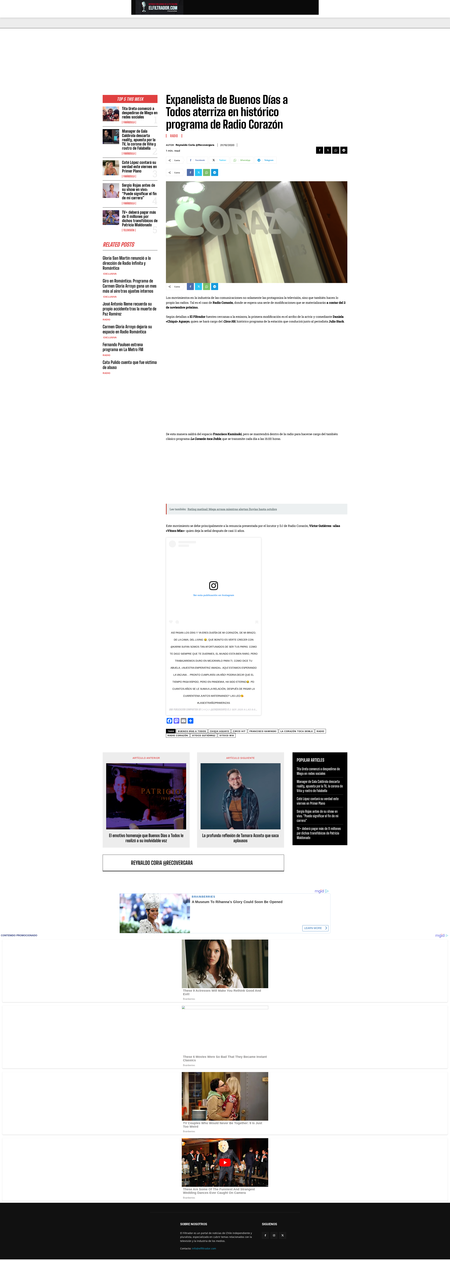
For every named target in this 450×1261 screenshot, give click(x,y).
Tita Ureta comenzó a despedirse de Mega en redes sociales (140, 112)
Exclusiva (110, 273)
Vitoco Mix (226, 735)
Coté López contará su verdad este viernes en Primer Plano (139, 166)
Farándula (129, 122)
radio (320, 731)
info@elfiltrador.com (204, 1248)
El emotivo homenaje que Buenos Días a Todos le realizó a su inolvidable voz (146, 838)
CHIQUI (205, 709)
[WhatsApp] (335, 150)
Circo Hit (239, 731)
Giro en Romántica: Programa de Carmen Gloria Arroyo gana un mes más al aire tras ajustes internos (129, 286)
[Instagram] (274, 1235)
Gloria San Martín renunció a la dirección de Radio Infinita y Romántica (127, 263)
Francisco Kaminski (263, 731)
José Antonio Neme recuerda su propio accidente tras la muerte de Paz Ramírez (129, 309)
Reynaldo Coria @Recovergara (195, 145)
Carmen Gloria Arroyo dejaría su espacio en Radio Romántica (127, 329)
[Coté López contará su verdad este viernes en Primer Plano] (111, 167)
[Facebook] (319, 150)
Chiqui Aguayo (219, 731)
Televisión (128, 230)
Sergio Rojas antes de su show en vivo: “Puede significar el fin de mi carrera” (139, 191)
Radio (106, 319)
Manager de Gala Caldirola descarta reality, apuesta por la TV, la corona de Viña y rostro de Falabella (139, 140)
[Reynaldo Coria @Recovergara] (118, 862)
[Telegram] (343, 150)
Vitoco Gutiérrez (204, 735)
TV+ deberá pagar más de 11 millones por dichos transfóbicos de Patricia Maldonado (140, 218)
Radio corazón (178, 735)
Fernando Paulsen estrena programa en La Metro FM (123, 347)
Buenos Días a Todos (192, 731)
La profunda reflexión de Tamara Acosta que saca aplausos (240, 838)
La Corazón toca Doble (296, 731)
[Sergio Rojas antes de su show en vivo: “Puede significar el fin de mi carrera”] (111, 190)
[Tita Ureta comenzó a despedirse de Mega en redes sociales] (111, 114)
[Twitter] (327, 150)
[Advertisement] (225, 54)
